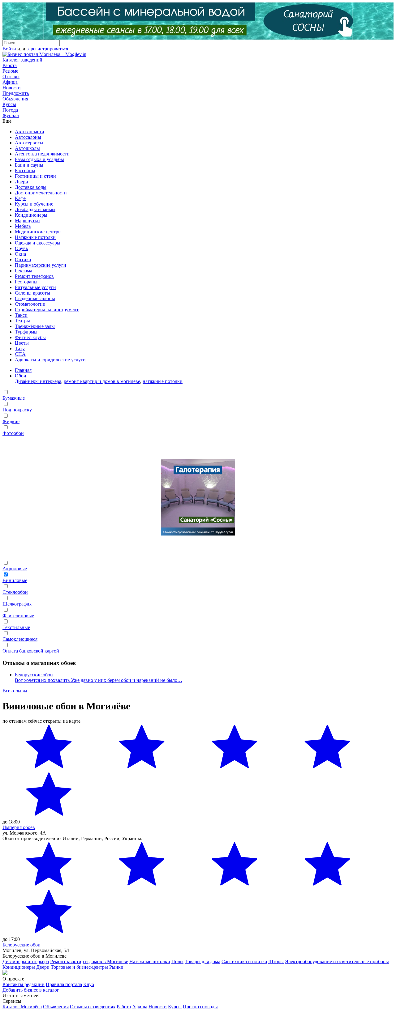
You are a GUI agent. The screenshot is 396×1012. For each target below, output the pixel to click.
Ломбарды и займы (35, 209)
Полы (177, 961)
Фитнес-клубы (30, 337)
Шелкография (17, 603)
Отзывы (10, 76)
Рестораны (26, 281)
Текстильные (16, 627)
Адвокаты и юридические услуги (50, 359)
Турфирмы (26, 331)
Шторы (276, 961)
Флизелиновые (18, 615)
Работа (9, 65)
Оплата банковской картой (30, 650)
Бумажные (13, 398)
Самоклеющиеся (19, 639)
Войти (9, 48)
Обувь (21, 248)
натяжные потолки (163, 381)
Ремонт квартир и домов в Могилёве (89, 961)
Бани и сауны (29, 165)
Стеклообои (15, 592)
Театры (22, 320)
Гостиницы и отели (35, 176)
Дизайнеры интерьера (38, 381)
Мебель (23, 226)
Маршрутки (27, 220)
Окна (20, 254)
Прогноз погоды (200, 1006)
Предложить (15, 93)
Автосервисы (29, 142)
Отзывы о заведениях (92, 1006)
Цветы (22, 343)
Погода (10, 110)
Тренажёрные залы (35, 326)
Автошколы (27, 148)
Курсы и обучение (34, 203)
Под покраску (17, 409)
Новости (11, 87)
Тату (20, 348)
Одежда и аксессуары (37, 242)
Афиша (10, 82)
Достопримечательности (41, 192)
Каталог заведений (22, 59)
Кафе (20, 198)
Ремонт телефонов (34, 276)
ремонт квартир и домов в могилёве (102, 381)
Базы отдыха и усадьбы (39, 159)
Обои (20, 375)
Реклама (23, 270)
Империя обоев (18, 827)
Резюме (10, 71)
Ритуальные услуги (35, 287)
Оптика (23, 259)
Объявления (15, 98)
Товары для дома (202, 961)
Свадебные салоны (35, 298)
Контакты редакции (23, 984)
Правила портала (64, 984)
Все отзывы (14, 690)
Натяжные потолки (35, 237)
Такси (21, 315)
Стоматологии (30, 304)
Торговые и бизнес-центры (79, 967)
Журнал (10, 115)
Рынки (116, 967)
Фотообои (13, 433)
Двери (21, 181)
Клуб (88, 984)
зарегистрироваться (47, 48)
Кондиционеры (31, 215)
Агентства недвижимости (42, 153)
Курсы (9, 104)
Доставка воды (30, 187)
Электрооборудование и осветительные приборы (337, 961)
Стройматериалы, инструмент (47, 309)
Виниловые (14, 580)
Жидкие (10, 421)
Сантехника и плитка (244, 961)
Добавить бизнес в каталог (30, 990)
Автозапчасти (29, 131)
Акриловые (14, 568)
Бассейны (25, 170)
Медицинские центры (38, 231)
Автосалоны (28, 137)
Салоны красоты (32, 293)
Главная (23, 370)
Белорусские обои (34, 674)
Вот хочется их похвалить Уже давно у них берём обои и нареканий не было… (98, 680)
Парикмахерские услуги (40, 265)
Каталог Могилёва (22, 1006)
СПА (20, 354)
